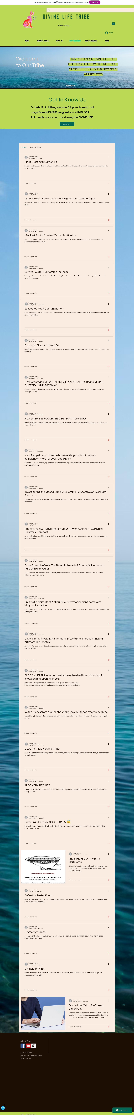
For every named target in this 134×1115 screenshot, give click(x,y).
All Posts (23, 147)
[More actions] (109, 157)
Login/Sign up (63, 25)
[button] (113, 23)
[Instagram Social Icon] (33, 1046)
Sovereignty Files (35, 147)
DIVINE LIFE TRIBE (66, 17)
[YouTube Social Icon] (28, 1046)
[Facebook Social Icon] (23, 1046)
